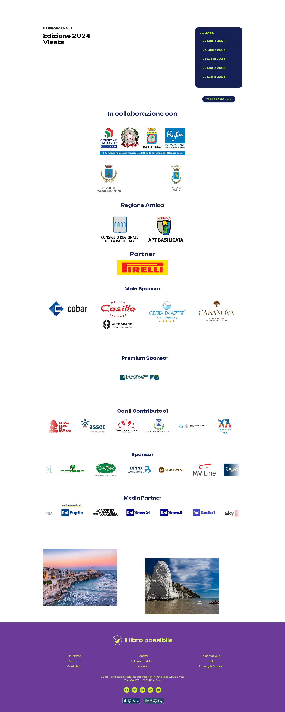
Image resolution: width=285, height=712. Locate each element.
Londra (142, 656)
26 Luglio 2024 (213, 67)
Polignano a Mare (143, 661)
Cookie (217, 666)
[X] (134, 690)
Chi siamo (74, 656)
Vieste (142, 666)
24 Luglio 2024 (214, 49)
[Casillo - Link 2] (117, 326)
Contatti (74, 661)
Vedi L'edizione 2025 (218, 99)
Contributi (74, 666)
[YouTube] (158, 690)
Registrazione (210, 656)
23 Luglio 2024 (213, 40)
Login (210, 661)
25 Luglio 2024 (213, 58)
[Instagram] (142, 690)
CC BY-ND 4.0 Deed (152, 680)
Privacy (204, 666)
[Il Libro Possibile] (142, 640)
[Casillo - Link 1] (117, 306)
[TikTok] (150, 690)
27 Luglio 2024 (213, 76)
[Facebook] (126, 690)
